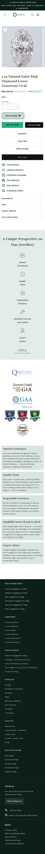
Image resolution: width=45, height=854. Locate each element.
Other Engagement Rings (15, 609)
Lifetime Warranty (15, 170)
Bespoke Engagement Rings (16, 655)
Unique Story (10, 726)
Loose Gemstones (12, 642)
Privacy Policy (11, 830)
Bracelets (8, 693)
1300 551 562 (23, 8)
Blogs (7, 742)
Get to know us (14, 801)
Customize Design (34, 125)
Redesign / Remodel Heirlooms (17, 660)
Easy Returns (11, 837)
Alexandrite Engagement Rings (17, 601)
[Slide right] (27, 71)
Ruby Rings (9, 756)
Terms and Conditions (14, 844)
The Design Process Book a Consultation (21, 668)
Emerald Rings (10, 764)
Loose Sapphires (11, 626)
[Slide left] (17, 71)
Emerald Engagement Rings (16, 589)
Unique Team (10, 734)
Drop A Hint (22, 141)
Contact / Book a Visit (14, 738)
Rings (7, 697)
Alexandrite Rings (12, 768)
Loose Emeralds (11, 622)
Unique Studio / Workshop (15, 730)
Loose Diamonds (11, 634)
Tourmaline (9, 713)
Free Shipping (13, 180)
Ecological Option (15, 190)
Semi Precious (10, 705)
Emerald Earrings (11, 760)
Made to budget (22, 149)
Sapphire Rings (11, 772)
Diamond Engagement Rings (16, 605)
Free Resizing (13, 164)
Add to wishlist (12, 116)
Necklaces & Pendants (14, 689)
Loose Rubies (10, 630)
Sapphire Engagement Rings (16, 593)
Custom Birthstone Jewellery (16, 664)
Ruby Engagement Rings (14, 597)
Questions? (22, 133)
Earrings (8, 685)
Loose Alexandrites (12, 638)
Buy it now (22, 157)
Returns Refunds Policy (15, 833)
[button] (4, 14)
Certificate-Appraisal (16, 175)
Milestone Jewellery (13, 701)
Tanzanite (9, 709)
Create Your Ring (11, 672)
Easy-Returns (13, 185)
